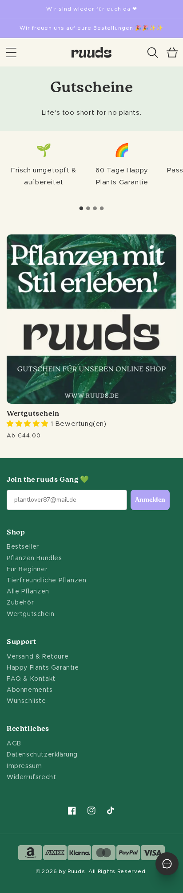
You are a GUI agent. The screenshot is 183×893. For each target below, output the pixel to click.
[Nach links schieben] (81, 208)
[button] (11, 52)
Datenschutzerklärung (42, 755)
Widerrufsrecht (31, 777)
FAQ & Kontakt (31, 679)
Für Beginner (27, 569)
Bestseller (23, 547)
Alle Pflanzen (28, 592)
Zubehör (20, 603)
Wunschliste (26, 701)
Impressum (24, 766)
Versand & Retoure (37, 657)
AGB (14, 744)
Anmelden (150, 500)
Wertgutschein (33, 413)
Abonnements (30, 690)
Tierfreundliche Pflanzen (46, 580)
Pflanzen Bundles (34, 558)
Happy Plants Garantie (43, 668)
